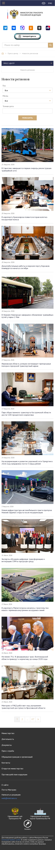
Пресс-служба (8, 751)
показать (27, 118)
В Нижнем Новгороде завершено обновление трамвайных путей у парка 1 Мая (27, 316)
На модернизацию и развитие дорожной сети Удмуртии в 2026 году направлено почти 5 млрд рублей (27, 462)
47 (32, 719)
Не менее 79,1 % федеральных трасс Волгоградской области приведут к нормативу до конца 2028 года (25, 657)
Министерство (8, 733)
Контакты (6, 762)
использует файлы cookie (11, 840)
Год (4, 85)
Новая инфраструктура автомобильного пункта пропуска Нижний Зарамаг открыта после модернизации (27, 511)
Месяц (5, 96)
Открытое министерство (12, 768)
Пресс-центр (13, 54)
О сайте (5, 785)
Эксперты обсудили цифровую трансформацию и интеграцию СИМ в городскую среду (23, 560)
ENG (50, 3)
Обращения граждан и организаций (17, 757)
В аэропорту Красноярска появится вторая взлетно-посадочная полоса (25, 218)
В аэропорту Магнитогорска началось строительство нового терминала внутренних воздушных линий (25, 609)
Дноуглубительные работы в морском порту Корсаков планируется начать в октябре (26, 267)
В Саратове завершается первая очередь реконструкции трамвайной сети (26, 169)
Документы (7, 745)
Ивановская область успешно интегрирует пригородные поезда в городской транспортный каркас (26, 364)
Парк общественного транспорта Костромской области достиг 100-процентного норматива (26, 413)
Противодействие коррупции (14, 774)
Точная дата (8, 106)
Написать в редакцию (11, 796)
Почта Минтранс (9, 790)
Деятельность (8, 739)
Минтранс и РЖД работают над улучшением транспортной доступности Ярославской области (23, 706)
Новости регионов (30, 54)
